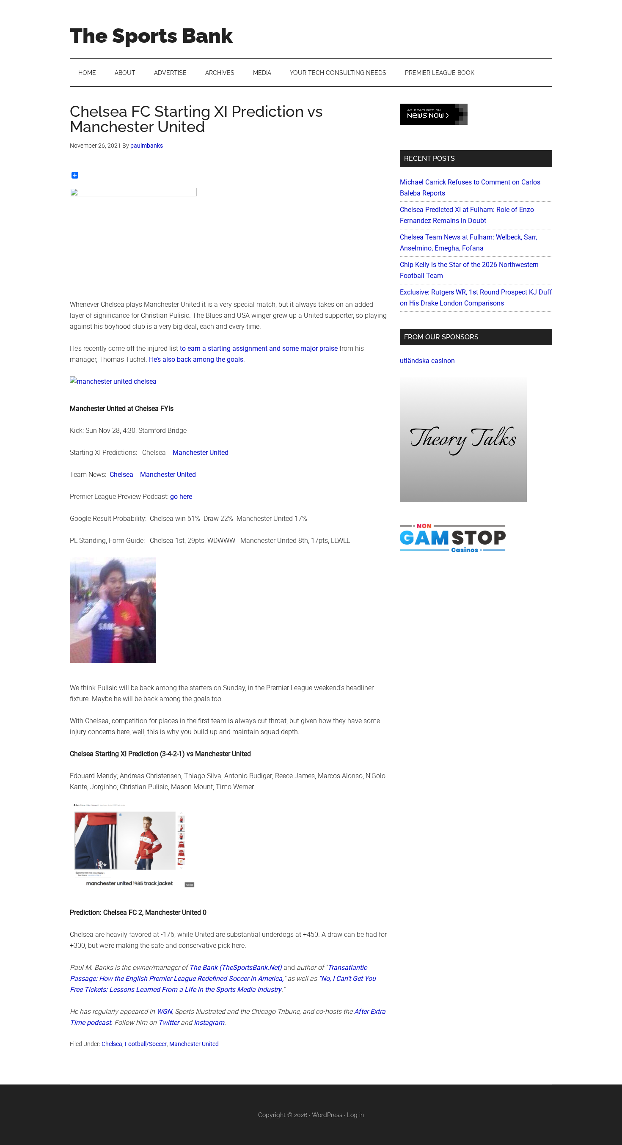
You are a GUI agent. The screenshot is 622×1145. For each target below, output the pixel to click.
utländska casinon (427, 361)
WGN (164, 1011)
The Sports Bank (151, 35)
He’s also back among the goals (196, 359)
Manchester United (200, 453)
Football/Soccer (146, 1043)
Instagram (209, 1022)
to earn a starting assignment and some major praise (259, 348)
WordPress (327, 1115)
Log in (355, 1115)
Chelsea (121, 475)
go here (181, 497)
